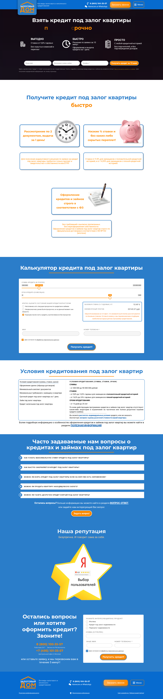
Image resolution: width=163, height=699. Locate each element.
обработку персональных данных (47, 340)
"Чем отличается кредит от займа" (125, 69)
